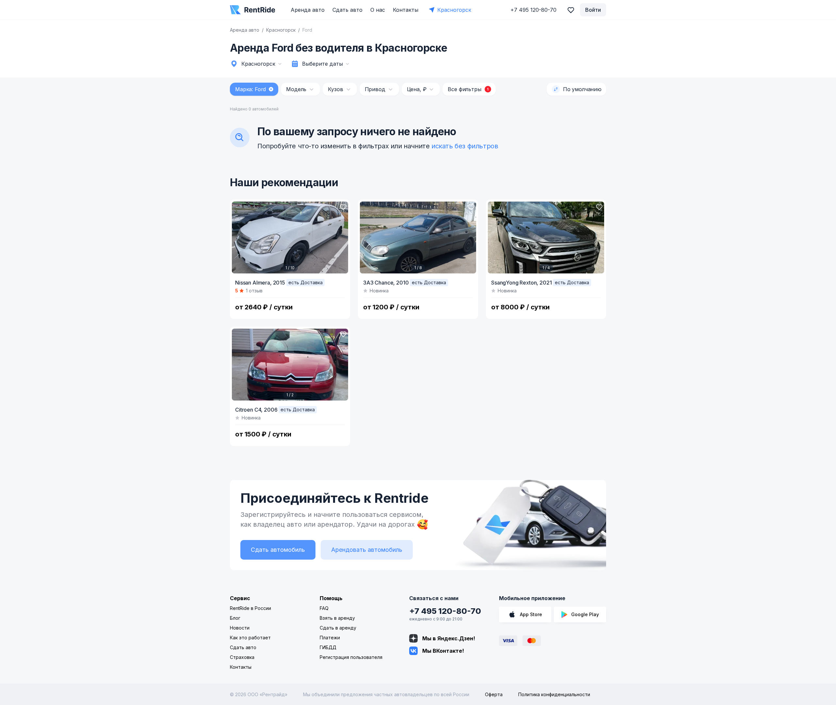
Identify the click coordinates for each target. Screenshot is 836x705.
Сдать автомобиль (278, 549)
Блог (235, 618)
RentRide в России (250, 608)
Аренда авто (308, 10)
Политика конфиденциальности (554, 694)
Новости (239, 628)
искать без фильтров (464, 146)
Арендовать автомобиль (366, 549)
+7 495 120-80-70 (445, 611)
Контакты (405, 10)
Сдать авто (347, 10)
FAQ (324, 608)
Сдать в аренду (338, 628)
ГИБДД (328, 647)
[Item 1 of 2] (290, 365)
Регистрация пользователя (351, 657)
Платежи (330, 637)
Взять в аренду (337, 618)
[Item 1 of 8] (418, 237)
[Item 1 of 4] (546, 237)
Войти (593, 10)
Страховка (242, 657)
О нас (377, 10)
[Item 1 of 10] (290, 237)
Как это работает (250, 637)
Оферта (494, 694)
